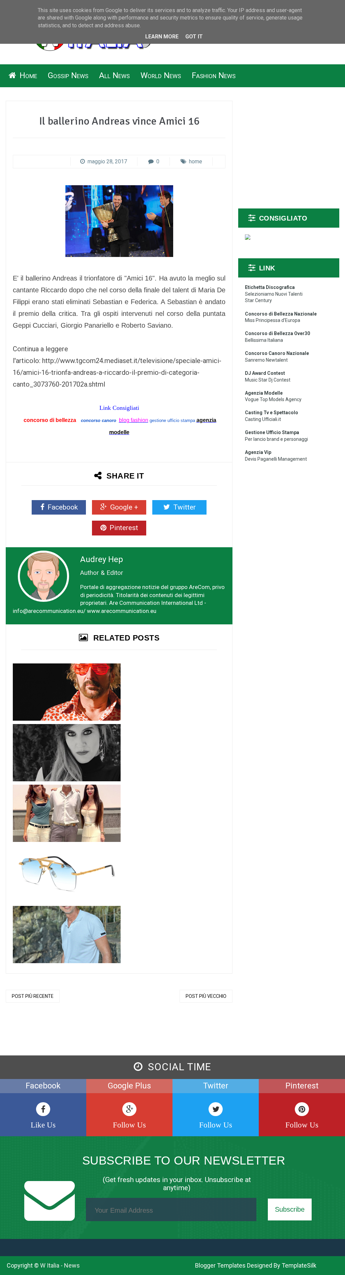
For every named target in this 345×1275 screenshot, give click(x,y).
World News (160, 75)
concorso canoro (98, 420)
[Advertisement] (289, 149)
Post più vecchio (206, 996)
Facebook (62, 507)
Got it (194, 36)
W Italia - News (60, 1265)
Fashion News (214, 75)
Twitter (183, 507)
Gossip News (68, 75)
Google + (123, 507)
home (195, 161)
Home (27, 75)
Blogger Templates (220, 1265)
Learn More (162, 36)
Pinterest (123, 528)
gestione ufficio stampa (172, 420)
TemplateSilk (299, 1265)
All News (114, 75)
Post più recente (33, 996)
